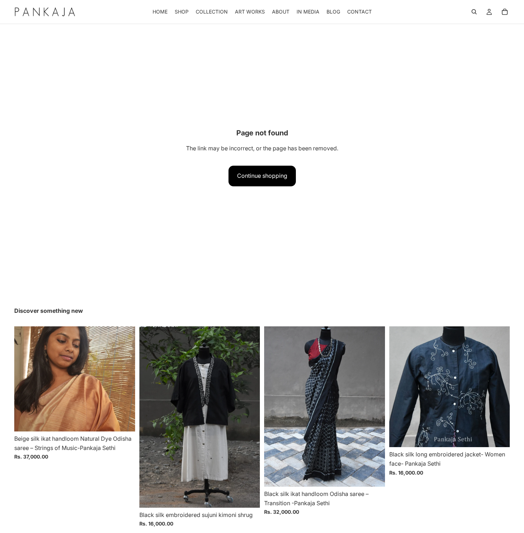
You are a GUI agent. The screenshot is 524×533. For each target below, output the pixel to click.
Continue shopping (262, 175)
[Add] (124, 420)
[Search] (474, 12)
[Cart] (505, 12)
